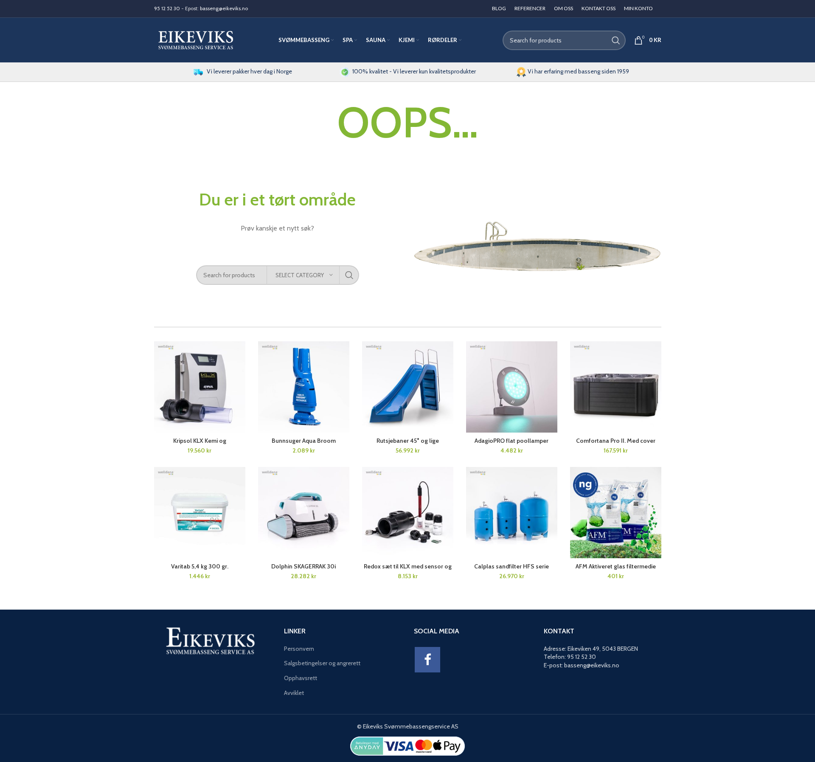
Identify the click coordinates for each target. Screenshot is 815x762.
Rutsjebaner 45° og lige (408, 440)
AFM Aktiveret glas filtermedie (616, 566)
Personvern (299, 648)
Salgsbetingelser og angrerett (322, 663)
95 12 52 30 (167, 8)
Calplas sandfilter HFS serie (511, 566)
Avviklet (294, 693)
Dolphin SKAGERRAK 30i (303, 566)
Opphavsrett (300, 678)
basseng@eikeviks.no (224, 8)
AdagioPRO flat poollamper (511, 440)
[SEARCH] (616, 40)
